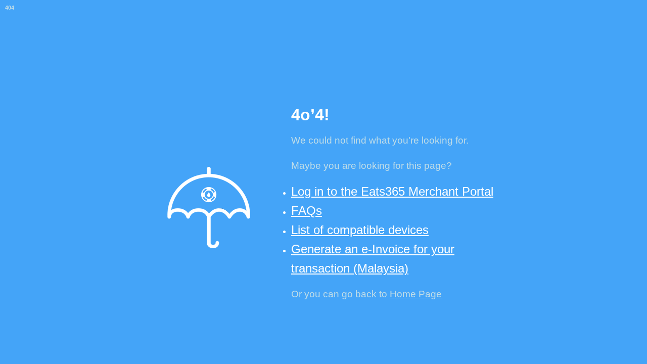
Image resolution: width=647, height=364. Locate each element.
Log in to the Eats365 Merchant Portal (392, 191)
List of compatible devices (360, 230)
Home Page (416, 294)
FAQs (306, 210)
